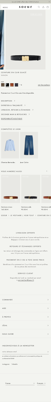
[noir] (7, 85)
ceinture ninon (6, 207)
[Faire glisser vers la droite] (47, 129)
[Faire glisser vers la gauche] (40, 129)
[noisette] (12, 85)
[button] (6, 7)
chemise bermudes (8, 162)
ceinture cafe (26, 207)
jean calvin (24, 162)
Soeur (4, 215)
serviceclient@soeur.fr (26, 280)
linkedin (15, 364)
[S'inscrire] (48, 351)
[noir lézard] (16, 85)
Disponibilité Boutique (11, 118)
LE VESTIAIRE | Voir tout (22, 215)
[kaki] (3, 85)
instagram (5, 364)
